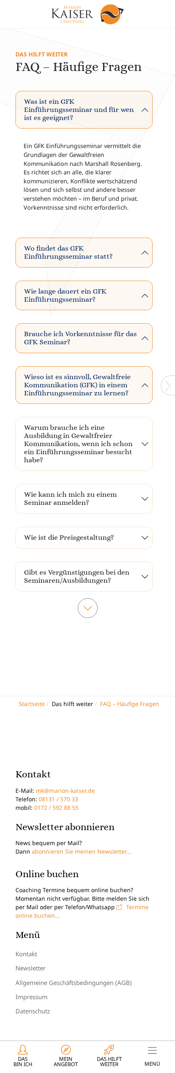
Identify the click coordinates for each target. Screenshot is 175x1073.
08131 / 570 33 (58, 799)
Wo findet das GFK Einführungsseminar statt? (68, 252)
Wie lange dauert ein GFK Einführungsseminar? (65, 295)
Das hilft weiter (41, 54)
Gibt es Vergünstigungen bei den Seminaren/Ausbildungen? (76, 576)
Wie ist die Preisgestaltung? (69, 537)
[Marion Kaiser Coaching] (87, 14)
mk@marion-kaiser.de (65, 790)
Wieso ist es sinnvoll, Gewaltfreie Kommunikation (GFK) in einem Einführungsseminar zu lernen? (77, 385)
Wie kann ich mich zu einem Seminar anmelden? (70, 498)
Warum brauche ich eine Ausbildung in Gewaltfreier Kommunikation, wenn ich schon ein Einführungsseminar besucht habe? (78, 443)
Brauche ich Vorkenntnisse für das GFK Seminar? (80, 338)
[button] (23, 1057)
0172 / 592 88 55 (56, 807)
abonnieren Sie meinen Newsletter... (81, 851)
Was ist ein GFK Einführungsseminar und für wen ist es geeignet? (79, 109)
